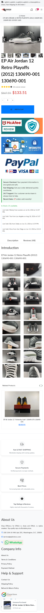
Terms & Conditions (8, 559)
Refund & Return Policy (10, 588)
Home (23, 16)
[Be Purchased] (7, 605)
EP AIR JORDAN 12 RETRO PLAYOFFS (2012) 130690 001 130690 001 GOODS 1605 (22, 19)
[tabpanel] (22, 410)
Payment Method (7, 568)
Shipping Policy (7, 584)
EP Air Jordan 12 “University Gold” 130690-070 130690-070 (22, 421)
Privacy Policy (6, 564)
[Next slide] (42, 385)
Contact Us (5, 580)
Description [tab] (12, 241)
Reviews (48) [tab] (29, 241)
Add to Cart (19, 109)
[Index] (31, 10)
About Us (4, 555)
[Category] (41, 9)
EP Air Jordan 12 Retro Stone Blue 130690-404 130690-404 (24, 605)
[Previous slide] (40, 385)
